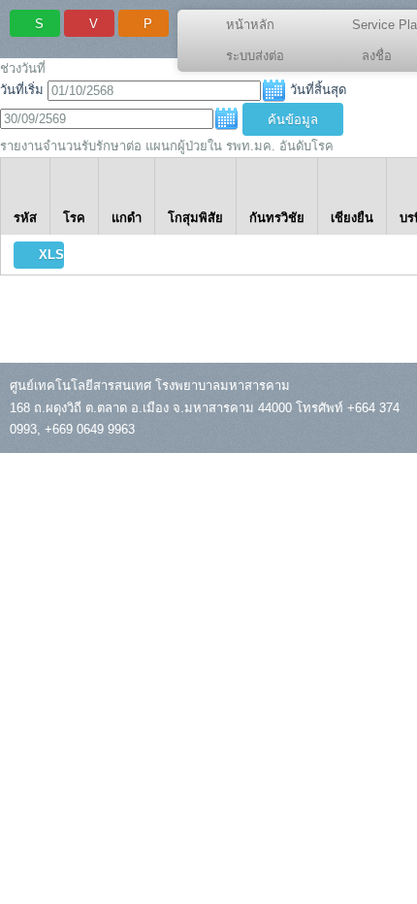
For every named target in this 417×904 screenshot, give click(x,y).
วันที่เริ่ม (22, 90)
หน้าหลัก (250, 24)
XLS (51, 254)
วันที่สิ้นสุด (318, 90)
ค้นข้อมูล (293, 120)
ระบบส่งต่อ (255, 55)
